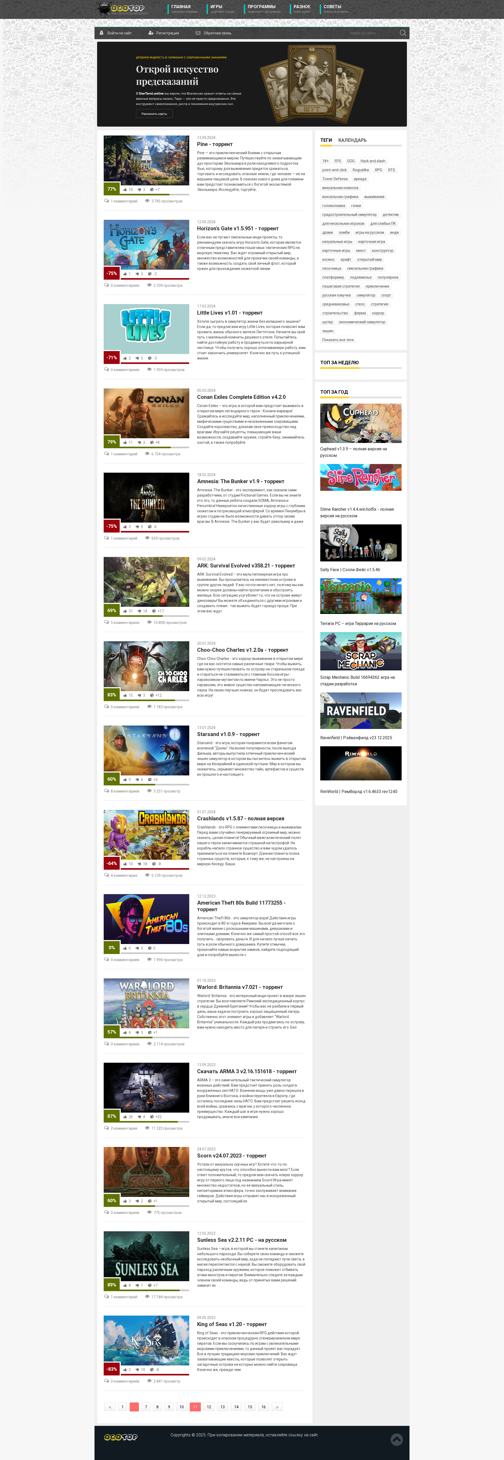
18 (145, 864)
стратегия (379, 304)
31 (131, 611)
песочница (331, 268)
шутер (327, 322)
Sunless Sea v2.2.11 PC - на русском (242, 1240)
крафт (346, 259)
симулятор (366, 295)
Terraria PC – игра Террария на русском (358, 623)
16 (263, 1407)
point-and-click (334, 170)
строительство (335, 313)
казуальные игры (337, 241)
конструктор (382, 250)
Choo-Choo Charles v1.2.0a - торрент (242, 650)
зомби (344, 232)
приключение (377, 286)
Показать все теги (338, 340)
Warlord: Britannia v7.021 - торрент (240, 987)
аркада (360, 179)
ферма (360, 313)
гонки (356, 206)
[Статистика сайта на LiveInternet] (115, 1451)
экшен (327, 331)
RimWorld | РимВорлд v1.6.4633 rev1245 (358, 791)
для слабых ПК (383, 223)
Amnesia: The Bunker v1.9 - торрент (241, 481)
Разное (302, 8)
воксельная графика (340, 197)
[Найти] (403, 33)
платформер (333, 277)
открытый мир (369, 259)
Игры (223, 8)
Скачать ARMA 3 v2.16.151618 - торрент (247, 1071)
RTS (391, 170)
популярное (388, 277)
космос (328, 259)
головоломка (333, 206)
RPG (378, 170)
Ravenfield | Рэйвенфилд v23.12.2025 (356, 737)
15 (131, 695)
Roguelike (361, 170)
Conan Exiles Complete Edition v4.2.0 (241, 397)
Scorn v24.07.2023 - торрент (232, 1156)
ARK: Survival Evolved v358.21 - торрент (246, 565)
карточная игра (371, 241)
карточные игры (336, 250)
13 (222, 1407)
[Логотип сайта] (121, 9)
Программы (264, 8)
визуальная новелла (340, 188)
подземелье (361, 277)
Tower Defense (335, 179)
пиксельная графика (365, 268)
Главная (184, 8)
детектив (391, 214)
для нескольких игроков (343, 223)
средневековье (335, 304)
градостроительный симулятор (349, 214)
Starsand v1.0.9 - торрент (228, 734)
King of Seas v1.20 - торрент (232, 1324)
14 (145, 611)
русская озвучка (336, 295)
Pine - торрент (215, 144)
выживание (374, 197)
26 (131, 1117)
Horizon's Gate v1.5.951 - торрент (238, 228)
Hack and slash (373, 161)
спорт (386, 295)
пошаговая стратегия (341, 286)
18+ (325, 161)
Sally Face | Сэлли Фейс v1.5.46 (350, 569)
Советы (336, 8)
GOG (351, 161)
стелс (360, 304)
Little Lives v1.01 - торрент (230, 313)
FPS (338, 161)
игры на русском (370, 232)
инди (394, 232)
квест (361, 250)
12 (209, 1407)
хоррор (378, 313)
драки (327, 232)
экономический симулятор (362, 322)
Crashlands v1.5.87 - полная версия (240, 818)
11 (131, 442)
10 (131, 189)
